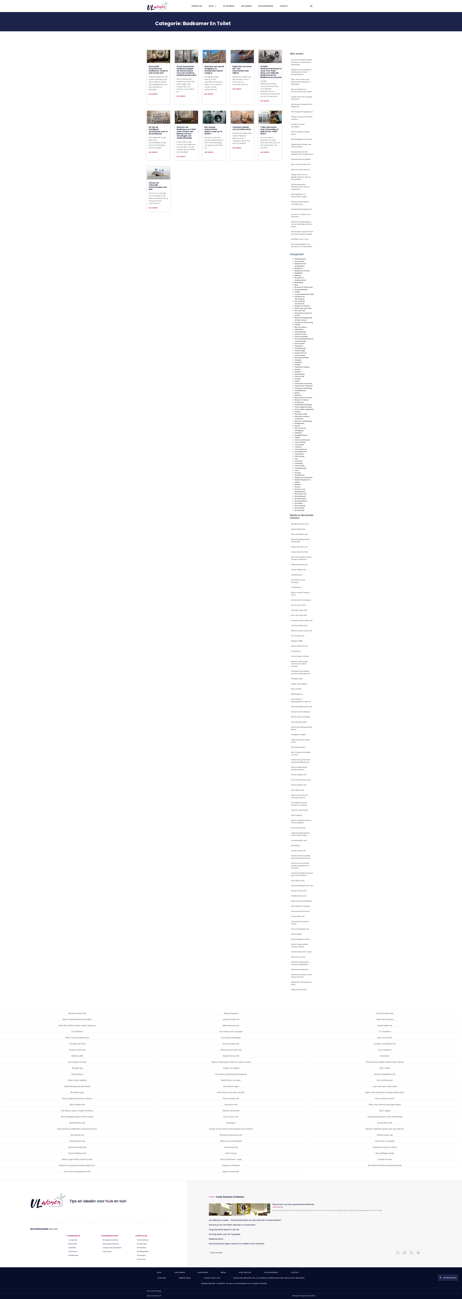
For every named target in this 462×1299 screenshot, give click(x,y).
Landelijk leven (300, 390)
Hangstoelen (73, 1255)
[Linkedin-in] (411, 1252)
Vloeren (298, 473)
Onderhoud (299, 402)
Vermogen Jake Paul (299, 610)
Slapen (297, 426)
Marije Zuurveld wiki (299, 989)
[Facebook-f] (397, 1252)
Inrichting (298, 362)
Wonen (297, 487)
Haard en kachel (301, 336)
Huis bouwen (300, 343)
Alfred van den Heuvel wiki (301, 631)
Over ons (161, 1278)
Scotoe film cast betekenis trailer (77, 1171)
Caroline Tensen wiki (299, 625)
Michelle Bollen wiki (299, 840)
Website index (185, 1278)
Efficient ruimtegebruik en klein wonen (303, 319)
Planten (298, 412)
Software (298, 433)
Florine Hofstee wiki (299, 775)
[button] (311, 6)
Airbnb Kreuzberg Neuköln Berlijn (77, 1086)
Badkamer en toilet (302, 271)
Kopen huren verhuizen (304, 386)
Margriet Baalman (298, 529)
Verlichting (299, 463)
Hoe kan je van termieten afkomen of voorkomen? (232, 1225)
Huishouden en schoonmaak (300, 354)
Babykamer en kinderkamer (300, 264)
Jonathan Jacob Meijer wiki (302, 620)
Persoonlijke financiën (303, 407)
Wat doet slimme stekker (301, 159)
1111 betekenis (296, 587)
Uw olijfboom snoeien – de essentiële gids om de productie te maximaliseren (245, 1220)
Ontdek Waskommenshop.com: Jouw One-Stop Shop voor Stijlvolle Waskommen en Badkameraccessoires (271, 72)
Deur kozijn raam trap (303, 308)
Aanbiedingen (300, 259)
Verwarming (299, 466)
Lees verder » (153, 94)
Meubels (298, 395)
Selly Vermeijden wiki (299, 534)
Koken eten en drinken (303, 383)
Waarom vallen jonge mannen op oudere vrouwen (299, 663)
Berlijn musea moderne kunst (77, 1038)
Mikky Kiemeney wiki (299, 564)
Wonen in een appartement (300, 490)
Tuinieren (298, 447)
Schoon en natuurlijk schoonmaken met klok (158, 186)
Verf (296, 459)
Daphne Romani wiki (299, 646)
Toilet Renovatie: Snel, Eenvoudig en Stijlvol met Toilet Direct (269, 130)
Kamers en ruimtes (302, 367)
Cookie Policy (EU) (212, 1278)
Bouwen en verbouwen (304, 287)
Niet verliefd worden (299, 722)
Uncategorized (300, 451)
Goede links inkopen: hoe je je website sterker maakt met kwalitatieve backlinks (269, 1278)
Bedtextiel (298, 273)
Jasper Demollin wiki (299, 547)
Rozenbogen (142, 1244)
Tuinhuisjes (141, 1255)
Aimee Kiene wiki (298, 916)
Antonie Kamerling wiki (300, 911)
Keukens (298, 372)
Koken (297, 381)
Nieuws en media (301, 400)
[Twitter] (404, 1252)
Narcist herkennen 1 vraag (301, 952)
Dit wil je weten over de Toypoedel (224, 1234)
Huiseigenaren (300, 348)
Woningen (299, 503)
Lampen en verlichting (303, 388)
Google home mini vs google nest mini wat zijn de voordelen (301, 177)
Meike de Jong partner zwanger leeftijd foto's (77, 1165)
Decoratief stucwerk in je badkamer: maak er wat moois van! (158, 69)
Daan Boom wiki (297, 790)
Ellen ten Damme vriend (301, 780)
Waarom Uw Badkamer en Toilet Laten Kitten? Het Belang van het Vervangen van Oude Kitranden (186, 132)
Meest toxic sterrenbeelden (301, 901)
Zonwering (141, 1259)
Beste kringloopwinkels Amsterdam (77, 1019)
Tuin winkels (299, 444)
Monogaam (295, 845)
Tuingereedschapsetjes (112, 1247)
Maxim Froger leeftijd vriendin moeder (77, 1159)
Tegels (297, 437)
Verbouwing (299, 456)
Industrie (298, 360)
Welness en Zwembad (303, 477)
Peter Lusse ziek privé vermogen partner (385, 1104)
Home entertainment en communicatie (304, 340)
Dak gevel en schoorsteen (300, 297)
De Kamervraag (154, 1291)
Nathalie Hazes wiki (299, 891)
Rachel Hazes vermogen (300, 717)
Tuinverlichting (142, 1240)
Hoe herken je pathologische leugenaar (231, 1074)
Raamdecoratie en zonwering (302, 417)
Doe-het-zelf (300, 310)
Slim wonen (203, 1272)
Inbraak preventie (302, 357)
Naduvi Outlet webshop (300, 712)
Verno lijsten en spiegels (300, 906)
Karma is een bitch (298, 605)
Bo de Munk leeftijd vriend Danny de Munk (385, 1165)
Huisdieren (299, 346)
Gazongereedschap (111, 1244)
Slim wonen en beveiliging (300, 429)
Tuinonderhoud (301, 449)
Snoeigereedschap (110, 1240)
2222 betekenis (297, 694)
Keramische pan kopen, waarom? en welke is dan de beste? (236, 1243)
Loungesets (72, 1240)
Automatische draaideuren (301, 209)
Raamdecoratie (301, 414)
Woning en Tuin (301, 494)
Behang (298, 275)
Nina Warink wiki (298, 880)
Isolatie (297, 365)
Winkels (298, 484)
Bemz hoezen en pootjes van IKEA (231, 1092)
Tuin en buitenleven (302, 440)
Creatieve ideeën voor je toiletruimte (241, 128)
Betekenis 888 (296, 641)
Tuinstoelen (72, 1251)
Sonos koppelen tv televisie (301, 139)
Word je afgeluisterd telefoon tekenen (77, 1098)
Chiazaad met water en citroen (385, 1147)
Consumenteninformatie (304, 294)
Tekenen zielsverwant (299, 810)
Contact (284, 6)
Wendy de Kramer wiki (300, 524)
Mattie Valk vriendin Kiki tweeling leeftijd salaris (385, 1092)
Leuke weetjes (245, 1272)
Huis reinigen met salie (300, 656)
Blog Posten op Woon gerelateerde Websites (293, 1204)
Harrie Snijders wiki (298, 785)
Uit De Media (228, 6)
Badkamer (299, 268)
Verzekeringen (300, 468)
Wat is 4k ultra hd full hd (300, 164)
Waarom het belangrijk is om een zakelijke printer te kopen (301, 224)
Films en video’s (301, 327)
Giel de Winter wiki (298, 851)
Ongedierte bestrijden (303, 404)
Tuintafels (72, 1247)
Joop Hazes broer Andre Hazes (384, 1086)
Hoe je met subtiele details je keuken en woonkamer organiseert (301, 62)
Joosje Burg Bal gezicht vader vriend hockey (384, 1117)
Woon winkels (300, 506)
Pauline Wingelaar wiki (300, 929)
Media (297, 393)
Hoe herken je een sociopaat (231, 1031)
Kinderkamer (300, 374)
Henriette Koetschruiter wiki (302, 886)
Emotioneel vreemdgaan (301, 600)
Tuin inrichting (300, 442)
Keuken (298, 369)
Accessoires (299, 261)
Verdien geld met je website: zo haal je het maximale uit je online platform (234, 1283)
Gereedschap (300, 332)
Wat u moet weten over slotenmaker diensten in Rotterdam (300, 81)
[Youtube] (418, 1252)
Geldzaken (299, 329)
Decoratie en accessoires (300, 302)
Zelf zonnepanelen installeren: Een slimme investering (300, 186)
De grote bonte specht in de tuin (224, 1229)
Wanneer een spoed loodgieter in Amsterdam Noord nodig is (214, 69)
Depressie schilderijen (299, 969)
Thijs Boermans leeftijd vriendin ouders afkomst (385, 1062)
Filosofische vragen (298, 734)
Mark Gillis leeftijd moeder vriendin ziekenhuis (77, 1025)
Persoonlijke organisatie (304, 409)
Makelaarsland (216, 1239)
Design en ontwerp (302, 306)
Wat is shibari (296, 689)
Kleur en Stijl (299, 376)
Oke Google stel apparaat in (302, 112)
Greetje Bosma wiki (298, 896)
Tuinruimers (107, 1251)
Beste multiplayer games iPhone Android (77, 1117)
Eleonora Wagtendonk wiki (301, 707)
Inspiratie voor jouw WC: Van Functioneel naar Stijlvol (241, 69)
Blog (211, 6)
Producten (197, 6)
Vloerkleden (299, 475)
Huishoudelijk (300, 350)
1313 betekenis (296, 575)
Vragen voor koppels (299, 684)
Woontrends (299, 510)
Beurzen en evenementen (300, 279)
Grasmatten (141, 1247)
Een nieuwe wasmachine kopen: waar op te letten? (213, 130)
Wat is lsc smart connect (300, 169)
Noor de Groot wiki (298, 828)
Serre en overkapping (303, 421)
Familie (297, 325)
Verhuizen (299, 461)
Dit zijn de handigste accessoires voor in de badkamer (158, 130)
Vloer (297, 470)
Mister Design (296, 934)
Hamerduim (296, 651)
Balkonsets (72, 1244)
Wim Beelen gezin (298, 747)
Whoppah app (296, 679)
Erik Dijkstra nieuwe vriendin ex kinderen (77, 1111)
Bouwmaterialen (301, 289)
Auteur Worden (266, 6)
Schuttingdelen (143, 1251)
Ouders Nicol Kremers (299, 552)
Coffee (297, 292)
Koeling (298, 379)
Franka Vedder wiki (298, 570)
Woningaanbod (301, 501)
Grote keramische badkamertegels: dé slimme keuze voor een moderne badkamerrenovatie (186, 70)
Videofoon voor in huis (299, 239)
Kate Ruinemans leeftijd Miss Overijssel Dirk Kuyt (77, 1129)
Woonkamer (300, 508)
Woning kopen (300, 498)
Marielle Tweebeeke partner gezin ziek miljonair (385, 1129)
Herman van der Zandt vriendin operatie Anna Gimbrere (300, 865)
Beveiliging (299, 282)
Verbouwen (299, 454)
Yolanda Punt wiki (298, 957)
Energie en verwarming (304, 322)
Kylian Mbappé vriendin (300, 939)
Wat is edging (296, 815)
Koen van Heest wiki (299, 615)
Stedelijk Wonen (301, 435)
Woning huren (300, 496)
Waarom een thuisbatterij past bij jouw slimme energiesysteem (301, 72)
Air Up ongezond (297, 636)
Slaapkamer (299, 423)
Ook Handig (246, 6)
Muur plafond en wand (303, 397)
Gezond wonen (301, 334)
